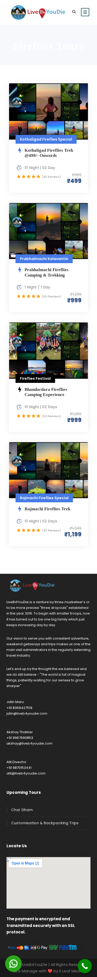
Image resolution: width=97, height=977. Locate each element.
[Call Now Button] (85, 966)
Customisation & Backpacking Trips (45, 823)
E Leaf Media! (71, 971)
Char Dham (22, 809)
